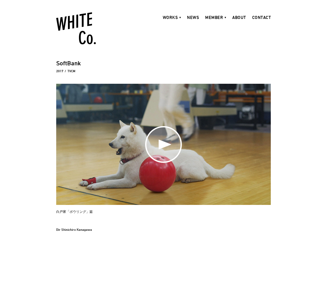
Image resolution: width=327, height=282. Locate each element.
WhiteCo (76, 28)
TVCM (71, 71)
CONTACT (261, 17)
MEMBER (214, 17)
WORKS (170, 17)
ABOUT (239, 17)
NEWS (193, 17)
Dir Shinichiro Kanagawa (74, 229)
